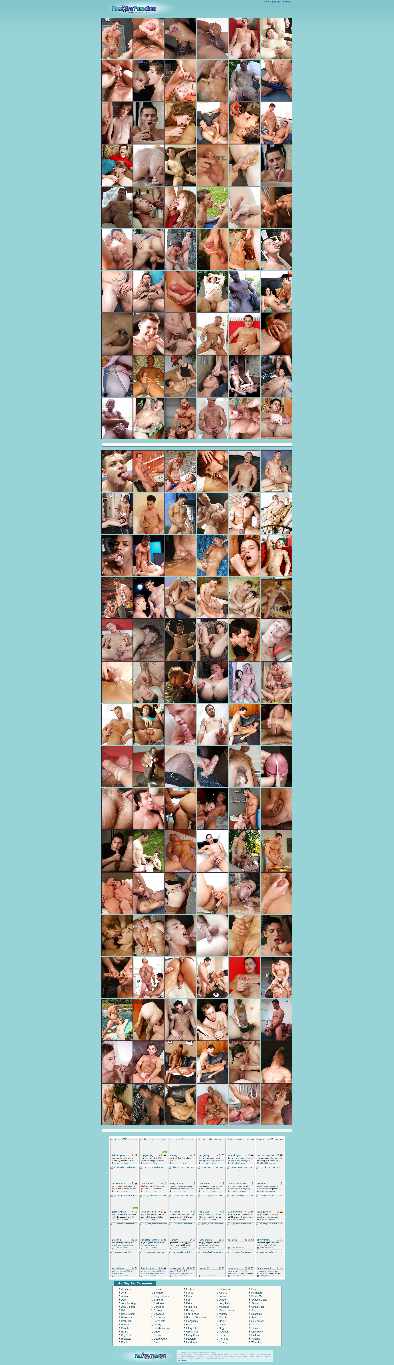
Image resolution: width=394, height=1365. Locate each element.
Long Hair (224, 1303)
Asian (124, 1296)
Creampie (159, 1317)
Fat (188, 1299)
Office (222, 1321)
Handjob (191, 1338)
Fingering (191, 1306)
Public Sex (257, 1296)
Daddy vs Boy (162, 1328)
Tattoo (254, 1324)
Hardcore (191, 1342)
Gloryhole (191, 1328)
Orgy (222, 1328)
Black (124, 1342)
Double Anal (160, 1338)
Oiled (222, 1324)
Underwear (257, 1331)
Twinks (255, 1328)
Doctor (157, 1335)
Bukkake (159, 1303)
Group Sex (192, 1331)
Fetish (189, 1303)
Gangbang (192, 1321)
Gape (189, 1324)
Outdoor (223, 1331)
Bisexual (126, 1338)
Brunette (158, 1299)
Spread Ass (258, 1321)
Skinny (255, 1303)
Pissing (223, 1342)
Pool (253, 1289)
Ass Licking (128, 1306)
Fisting (190, 1310)
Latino (222, 1296)
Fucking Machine (196, 1317)
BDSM (125, 1324)
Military (223, 1313)
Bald (123, 1310)
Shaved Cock (259, 1299)
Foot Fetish (192, 1313)
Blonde (158, 1289)
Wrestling (256, 1342)
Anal (123, 1292)
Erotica (190, 1289)
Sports (255, 1317)
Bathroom (126, 1321)
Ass (123, 1299)
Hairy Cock (192, 1335)
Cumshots (159, 1321)
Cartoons (159, 1306)
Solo (253, 1310)
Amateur (126, 1289)
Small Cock (258, 1306)
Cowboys (159, 1313)
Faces (189, 1292)
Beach (125, 1328)
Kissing (223, 1292)
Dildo (157, 1331)
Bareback (126, 1317)
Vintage (255, 1338)
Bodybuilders (161, 1296)
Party (222, 1335)
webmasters (182, 1360)
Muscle (223, 1317)
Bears (124, 1331)
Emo (156, 1342)
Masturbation (226, 1310)
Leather (223, 1299)
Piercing (223, 1338)
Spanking (256, 1313)
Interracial (224, 1289)
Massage (224, 1306)
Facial (189, 1296)
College (158, 1310)
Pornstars (257, 1292)
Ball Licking (128, 1313)
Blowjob (158, 1292)
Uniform (255, 1335)
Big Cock (126, 1335)
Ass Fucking (128, 1303)
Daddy (157, 1324)
